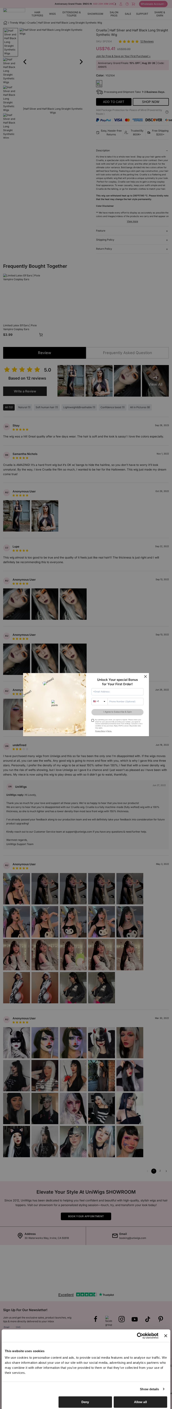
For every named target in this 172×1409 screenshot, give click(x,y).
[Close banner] (165, 1335)
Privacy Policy (100, 731)
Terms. (109, 731)
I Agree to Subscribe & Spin (117, 711)
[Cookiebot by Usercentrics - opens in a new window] (140, 1336)
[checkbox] (92, 720)
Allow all (140, 1402)
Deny (85, 1402)
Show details (149, 1389)
